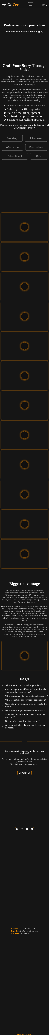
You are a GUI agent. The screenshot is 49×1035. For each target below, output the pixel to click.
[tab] (12, 138)
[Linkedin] (32, 829)
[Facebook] (17, 829)
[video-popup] (24, 227)
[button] (30, 4)
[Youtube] (27, 829)
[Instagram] (22, 829)
